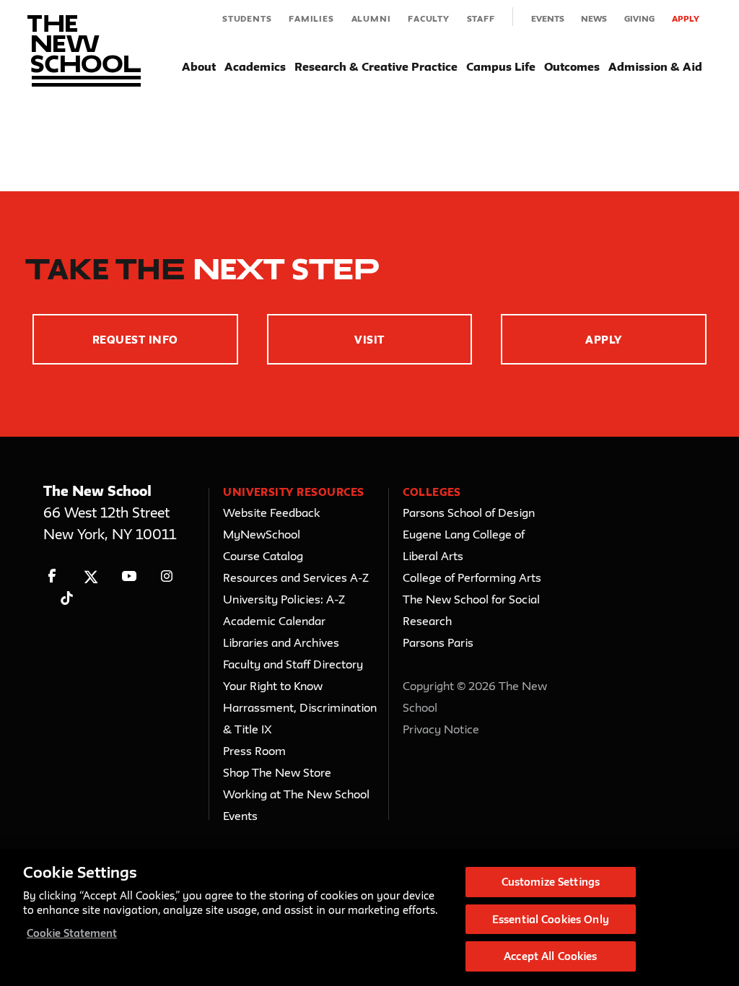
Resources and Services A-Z (296, 577)
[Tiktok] (67, 598)
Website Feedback (271, 512)
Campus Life (500, 66)
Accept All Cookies (550, 956)
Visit (369, 339)
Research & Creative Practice (376, 66)
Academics (255, 66)
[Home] (84, 51)
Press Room (254, 750)
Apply (685, 18)
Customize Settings (551, 882)
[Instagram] (167, 576)
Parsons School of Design (469, 512)
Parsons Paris (438, 642)
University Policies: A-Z (284, 599)
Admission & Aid (655, 66)
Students (246, 18)
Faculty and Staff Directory (293, 664)
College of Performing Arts (472, 577)
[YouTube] (129, 576)
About (199, 66)
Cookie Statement (72, 933)
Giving (639, 18)
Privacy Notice (441, 729)
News (594, 18)
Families (311, 18)
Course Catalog (263, 555)
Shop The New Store (277, 772)
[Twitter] (91, 576)
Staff (481, 18)
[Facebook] (52, 576)
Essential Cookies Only (550, 919)
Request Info (135, 339)
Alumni (371, 18)
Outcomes (572, 66)
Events (547, 18)
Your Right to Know (273, 685)
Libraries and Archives (281, 642)
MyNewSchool (261, 534)
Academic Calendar (274, 620)
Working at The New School (296, 794)
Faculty (429, 18)
